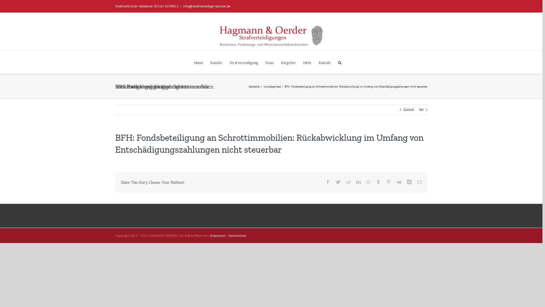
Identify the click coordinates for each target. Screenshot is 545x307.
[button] (339, 62)
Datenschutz (237, 235)
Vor (421, 109)
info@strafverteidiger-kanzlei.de (206, 6)
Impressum (218, 235)
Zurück (408, 109)
